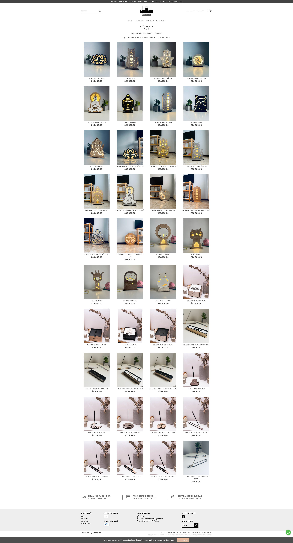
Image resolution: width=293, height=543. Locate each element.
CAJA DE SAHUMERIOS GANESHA (97, 389)
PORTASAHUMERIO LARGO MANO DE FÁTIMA (196, 478)
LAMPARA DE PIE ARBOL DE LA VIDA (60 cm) (130, 255)
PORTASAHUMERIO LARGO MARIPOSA (163, 477)
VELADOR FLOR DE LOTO (96, 78)
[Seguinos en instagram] (183, 516)
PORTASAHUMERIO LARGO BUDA (97, 477)
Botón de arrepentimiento (202, 535)
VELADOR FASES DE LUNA (163, 122)
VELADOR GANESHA (96, 166)
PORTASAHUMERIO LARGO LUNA (196, 433)
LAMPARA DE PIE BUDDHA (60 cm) (96, 210)
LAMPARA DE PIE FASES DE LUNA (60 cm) (196, 210)
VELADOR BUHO (196, 122)
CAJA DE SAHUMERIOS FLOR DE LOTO (130, 389)
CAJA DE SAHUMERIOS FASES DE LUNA (196, 345)
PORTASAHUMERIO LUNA (96, 433)
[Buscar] (99, 11)
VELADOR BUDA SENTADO (97, 122)
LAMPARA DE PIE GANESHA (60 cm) (97, 254)
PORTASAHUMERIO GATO (196, 389)
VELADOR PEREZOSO (130, 301)
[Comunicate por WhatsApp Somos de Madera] (288, 532)
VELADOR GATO (130, 78)
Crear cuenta (190, 11)
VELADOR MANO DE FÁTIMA (163, 78)
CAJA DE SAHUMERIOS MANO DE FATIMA (163, 389)
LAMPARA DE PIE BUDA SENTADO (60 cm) (130, 210)
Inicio (130, 20)
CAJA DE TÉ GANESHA (130, 345)
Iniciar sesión (200, 11)
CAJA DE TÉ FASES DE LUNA (96, 345)
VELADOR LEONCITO (163, 254)
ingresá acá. (186, 535)
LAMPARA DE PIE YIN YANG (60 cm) (163, 210)
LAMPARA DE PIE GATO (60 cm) (196, 166)
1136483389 (144, 516)
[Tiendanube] (91, 533)
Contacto (150, 20)
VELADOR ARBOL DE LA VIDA (196, 78)
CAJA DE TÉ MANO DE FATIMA (163, 345)
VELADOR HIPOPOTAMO (163, 301)
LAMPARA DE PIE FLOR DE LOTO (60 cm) (130, 166)
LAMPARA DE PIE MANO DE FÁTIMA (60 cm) (163, 166)
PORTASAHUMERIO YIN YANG (130, 433)
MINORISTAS (160, 20)
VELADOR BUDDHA (130, 122)
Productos (139, 20)
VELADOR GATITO (196, 254)
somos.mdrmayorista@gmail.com (151, 519)
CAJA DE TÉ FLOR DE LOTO (196, 301)
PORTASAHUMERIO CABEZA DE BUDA (163, 433)
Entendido (183, 540)
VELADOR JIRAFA (96, 301)
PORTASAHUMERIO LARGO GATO (130, 477)
